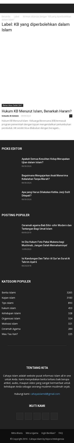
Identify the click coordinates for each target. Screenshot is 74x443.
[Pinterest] (37, 416)
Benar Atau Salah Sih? (12, 105)
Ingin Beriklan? (48, 433)
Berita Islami (9, 292)
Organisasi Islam (11, 318)
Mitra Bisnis (17, 433)
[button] (69, 8)
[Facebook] (19, 416)
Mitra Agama (32, 433)
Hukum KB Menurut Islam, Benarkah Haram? (37, 111)
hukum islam (9, 308)
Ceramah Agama (11, 328)
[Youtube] (54, 416)
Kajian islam (8, 297)
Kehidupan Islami (11, 313)
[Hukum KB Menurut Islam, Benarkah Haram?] (37, 71)
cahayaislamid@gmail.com (45, 393)
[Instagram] (28, 416)
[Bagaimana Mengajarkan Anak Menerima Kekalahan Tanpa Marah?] (10, 182)
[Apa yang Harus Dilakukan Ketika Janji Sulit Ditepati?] (10, 199)
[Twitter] (45, 416)
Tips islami (7, 302)
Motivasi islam (10, 323)
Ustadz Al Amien (10, 115)
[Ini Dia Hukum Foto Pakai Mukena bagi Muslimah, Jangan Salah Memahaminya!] (10, 248)
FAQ (61, 433)
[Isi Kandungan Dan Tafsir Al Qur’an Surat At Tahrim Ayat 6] (10, 265)
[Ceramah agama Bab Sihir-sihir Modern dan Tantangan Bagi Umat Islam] (10, 232)
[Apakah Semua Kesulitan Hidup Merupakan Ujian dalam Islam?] (10, 165)
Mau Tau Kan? (10, 334)
